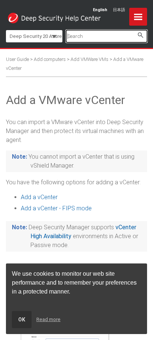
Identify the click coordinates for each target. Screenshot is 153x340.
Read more (48, 319)
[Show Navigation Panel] (138, 17)
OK (21, 320)
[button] (140, 35)
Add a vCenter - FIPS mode (56, 208)
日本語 (119, 9)
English (100, 9)
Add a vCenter (39, 197)
